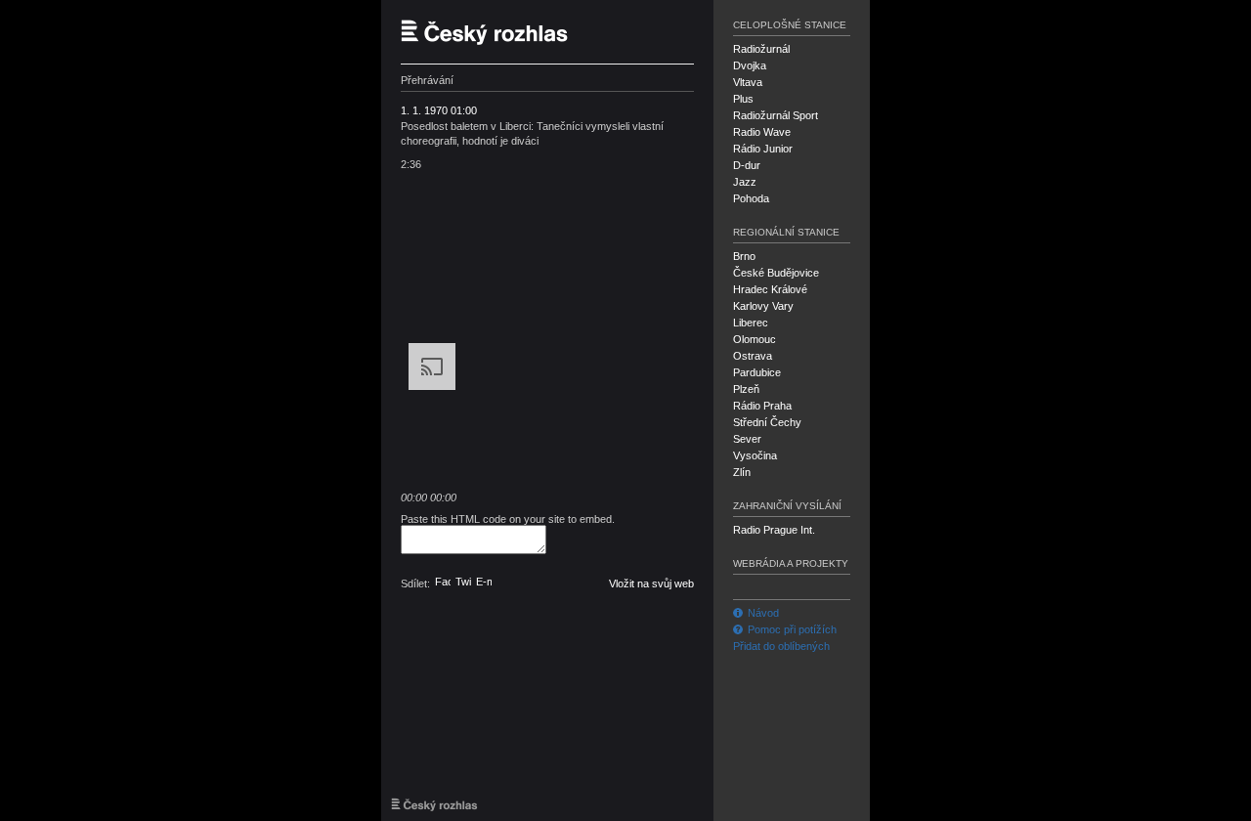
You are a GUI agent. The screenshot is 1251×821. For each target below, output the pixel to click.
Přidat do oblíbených (781, 646)
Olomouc (754, 339)
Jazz (744, 182)
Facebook (443, 581)
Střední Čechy (767, 422)
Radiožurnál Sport (775, 115)
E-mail (484, 581)
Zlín (742, 472)
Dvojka (749, 65)
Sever (747, 439)
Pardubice (757, 372)
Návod (763, 613)
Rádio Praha (762, 405)
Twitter (463, 581)
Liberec (750, 322)
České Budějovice (776, 273)
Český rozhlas (493, 32)
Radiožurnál (761, 49)
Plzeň (746, 389)
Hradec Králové (770, 289)
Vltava (747, 82)
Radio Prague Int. (774, 530)
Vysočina (755, 455)
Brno (744, 256)
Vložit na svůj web (651, 583)
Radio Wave (762, 132)
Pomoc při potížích (792, 629)
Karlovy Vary (763, 306)
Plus (743, 99)
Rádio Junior (763, 148)
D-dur (746, 165)
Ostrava (752, 356)
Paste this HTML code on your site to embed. (508, 519)
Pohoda (751, 198)
